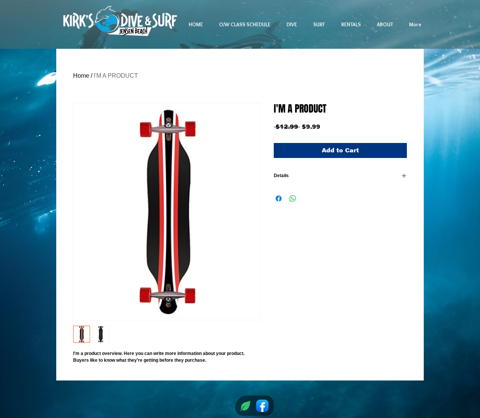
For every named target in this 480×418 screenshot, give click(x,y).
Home (81, 75)
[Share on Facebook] (278, 198)
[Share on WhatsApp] (292, 198)
